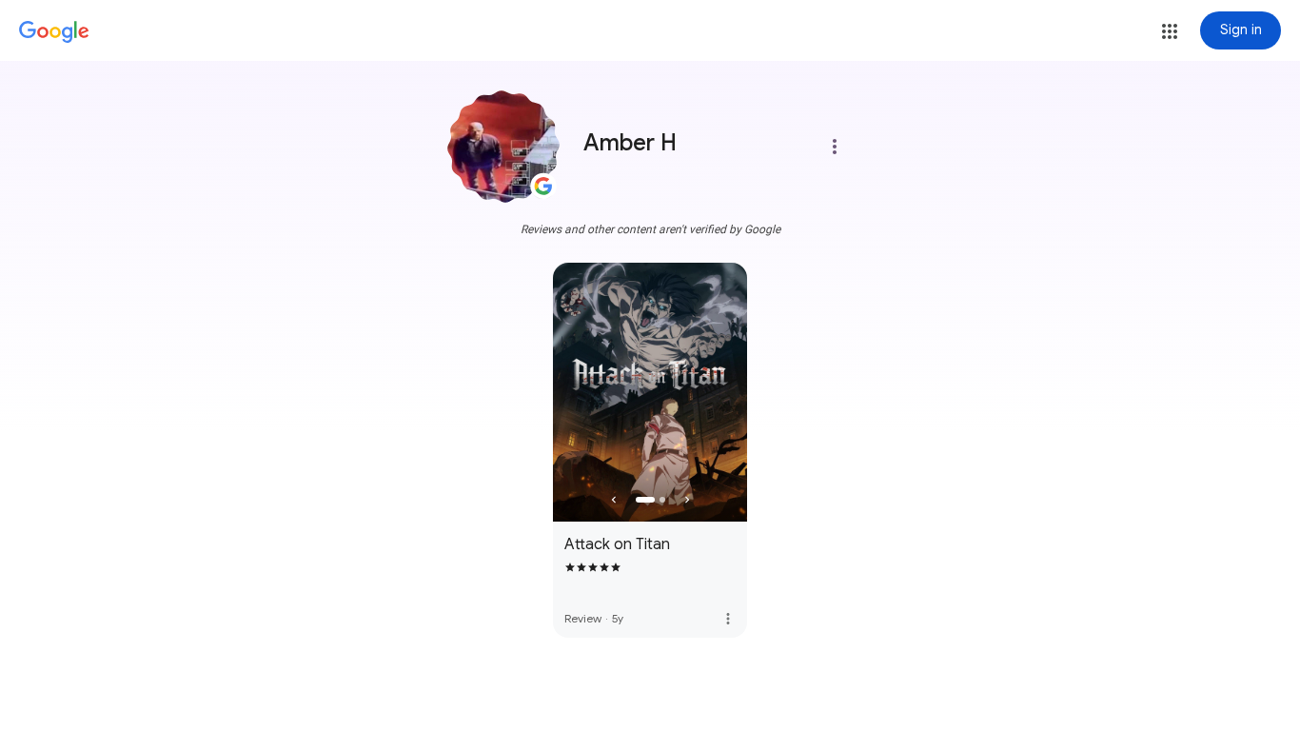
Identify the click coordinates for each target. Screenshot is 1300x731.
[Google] (54, 32)
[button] (1170, 31)
